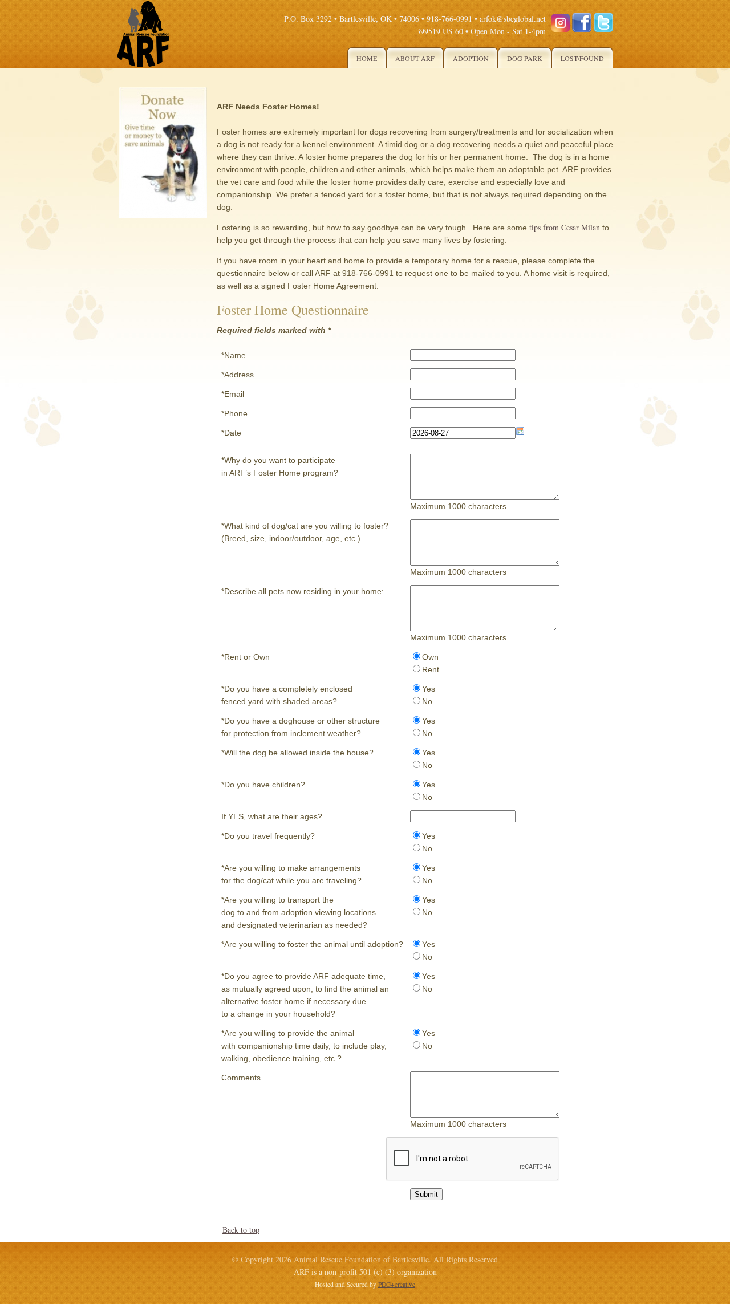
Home (366, 58)
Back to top (240, 1229)
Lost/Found (582, 58)
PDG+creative (396, 1284)
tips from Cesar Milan (564, 227)
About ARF (415, 58)
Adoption (471, 58)
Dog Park (524, 58)
